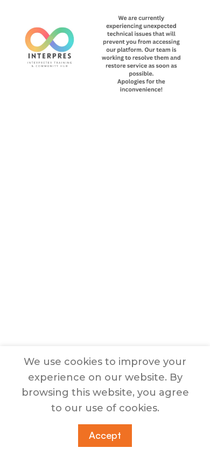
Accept (105, 435)
